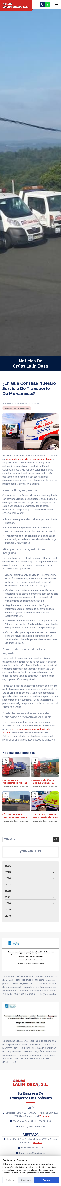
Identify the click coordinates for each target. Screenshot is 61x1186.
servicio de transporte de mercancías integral (28, 459)
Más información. (48, 1173)
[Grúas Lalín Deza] (16, 5)
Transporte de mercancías (16, 408)
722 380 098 (37, 1148)
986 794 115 (31, 1121)
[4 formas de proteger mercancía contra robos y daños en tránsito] (16, 801)
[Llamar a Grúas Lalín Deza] (42, 4)
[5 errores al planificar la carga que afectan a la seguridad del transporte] (45, 767)
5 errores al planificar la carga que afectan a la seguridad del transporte (43, 781)
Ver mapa (44, 1116)
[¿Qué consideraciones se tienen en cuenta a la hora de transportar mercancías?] (45, 801)
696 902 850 (45, 1121)
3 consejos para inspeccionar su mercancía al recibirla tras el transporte (15, 781)
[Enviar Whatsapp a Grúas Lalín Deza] (47, 4)
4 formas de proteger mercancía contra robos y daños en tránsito (14, 815)
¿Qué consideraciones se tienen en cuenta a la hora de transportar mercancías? (45, 815)
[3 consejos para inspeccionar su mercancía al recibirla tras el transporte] (16, 767)
